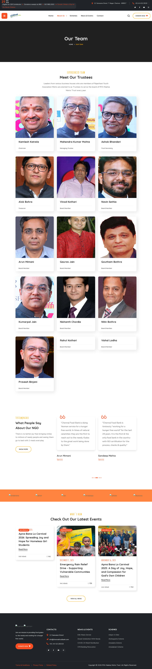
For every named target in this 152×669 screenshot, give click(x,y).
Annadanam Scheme (116, 647)
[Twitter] (135, 7)
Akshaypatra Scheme (116, 639)
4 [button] (98, 477)
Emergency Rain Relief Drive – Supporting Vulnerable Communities (75, 568)
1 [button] (92, 477)
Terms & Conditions (23, 665)
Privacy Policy (38, 665)
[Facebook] (140, 7)
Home (71, 44)
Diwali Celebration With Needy (89, 639)
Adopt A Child (114, 635)
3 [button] (95, 477)
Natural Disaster (66, 530)
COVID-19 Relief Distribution (88, 643)
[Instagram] (148, 7)
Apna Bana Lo (24, 530)
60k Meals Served (84, 635)
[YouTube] (58, 650)
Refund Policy (51, 665)
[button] (129, 16)
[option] (76, 439)
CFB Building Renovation (87, 647)
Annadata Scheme (115, 643)
